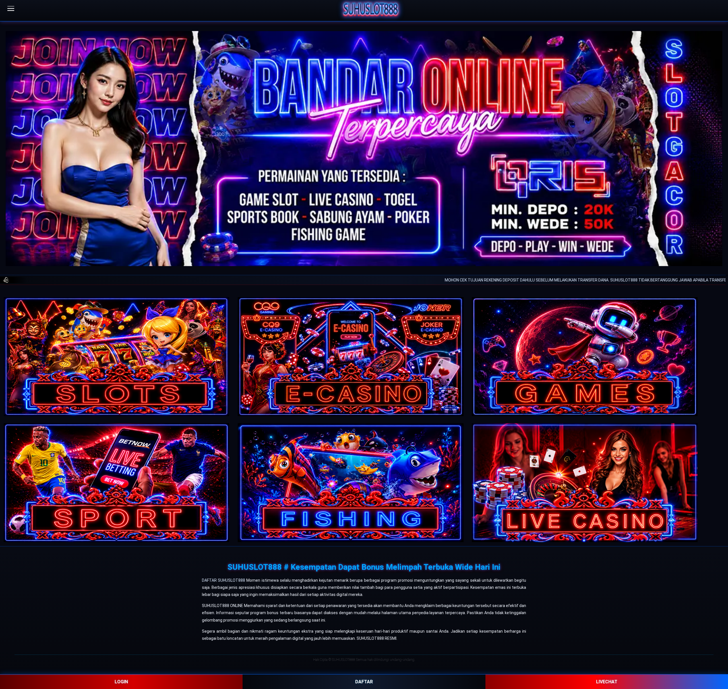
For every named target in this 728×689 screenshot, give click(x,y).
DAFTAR (364, 681)
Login (121, 681)
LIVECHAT (606, 681)
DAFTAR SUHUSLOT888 (223, 580)
